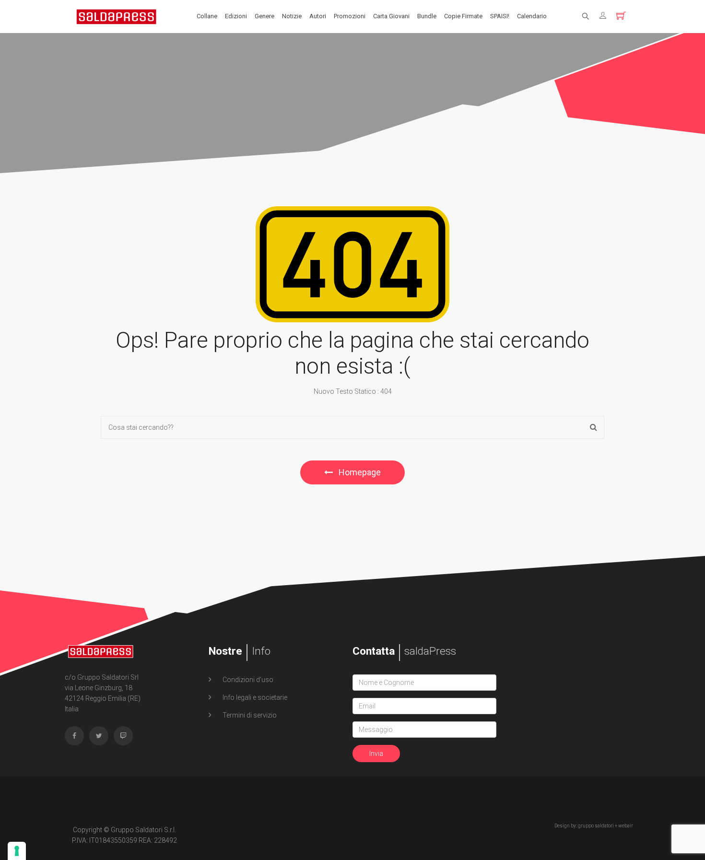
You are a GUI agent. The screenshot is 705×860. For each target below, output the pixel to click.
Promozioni (349, 16)
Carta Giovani (391, 16)
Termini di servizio (249, 715)
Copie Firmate (463, 16)
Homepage (359, 472)
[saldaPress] (116, 16)
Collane (207, 16)
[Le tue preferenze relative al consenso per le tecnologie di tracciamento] (17, 851)
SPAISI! (499, 16)
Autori (317, 16)
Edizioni (236, 16)
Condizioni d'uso (247, 679)
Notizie (292, 16)
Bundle (426, 16)
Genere (264, 16)
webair (625, 825)
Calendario (532, 16)
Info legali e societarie (254, 697)
